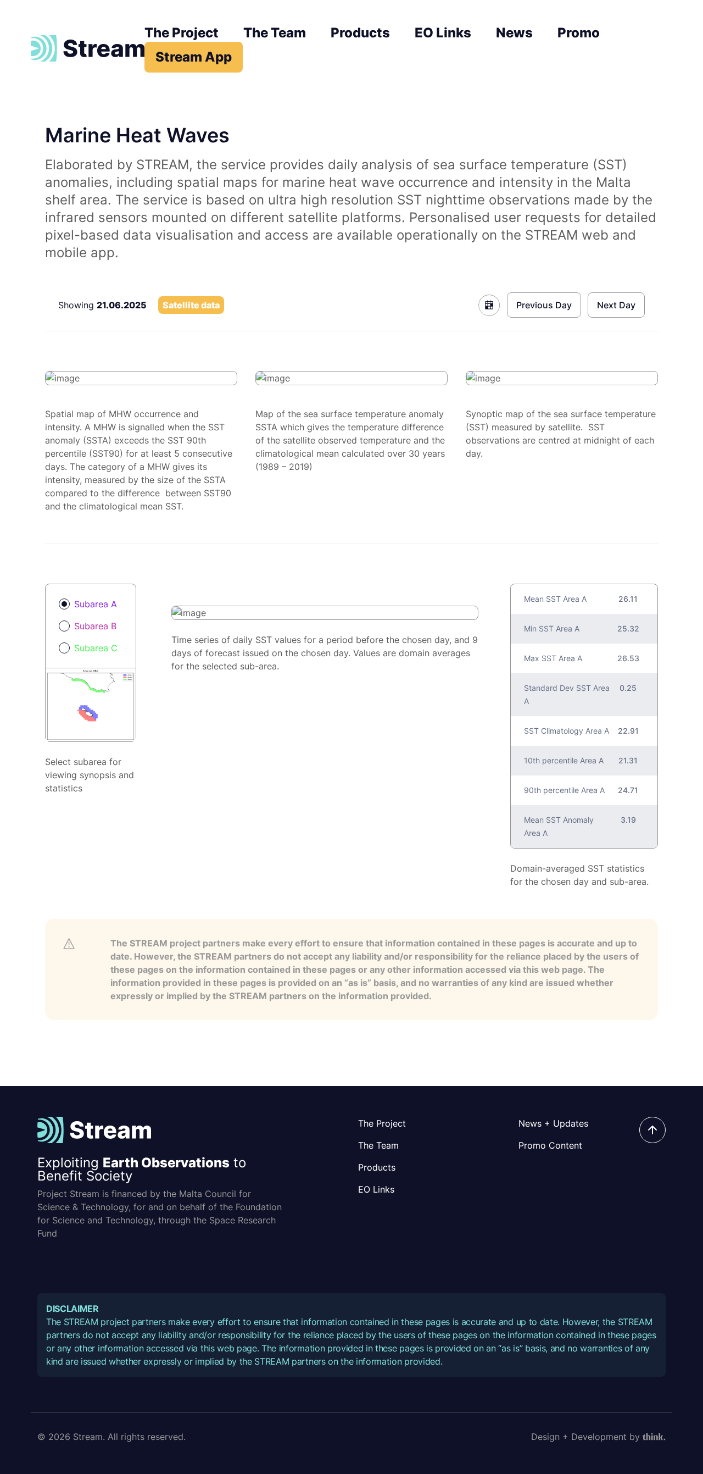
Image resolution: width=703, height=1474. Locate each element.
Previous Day (544, 305)
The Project (181, 33)
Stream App (193, 57)
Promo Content (550, 1145)
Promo (578, 33)
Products (360, 33)
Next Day (616, 305)
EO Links (443, 33)
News (514, 33)
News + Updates (553, 1123)
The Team (274, 33)
